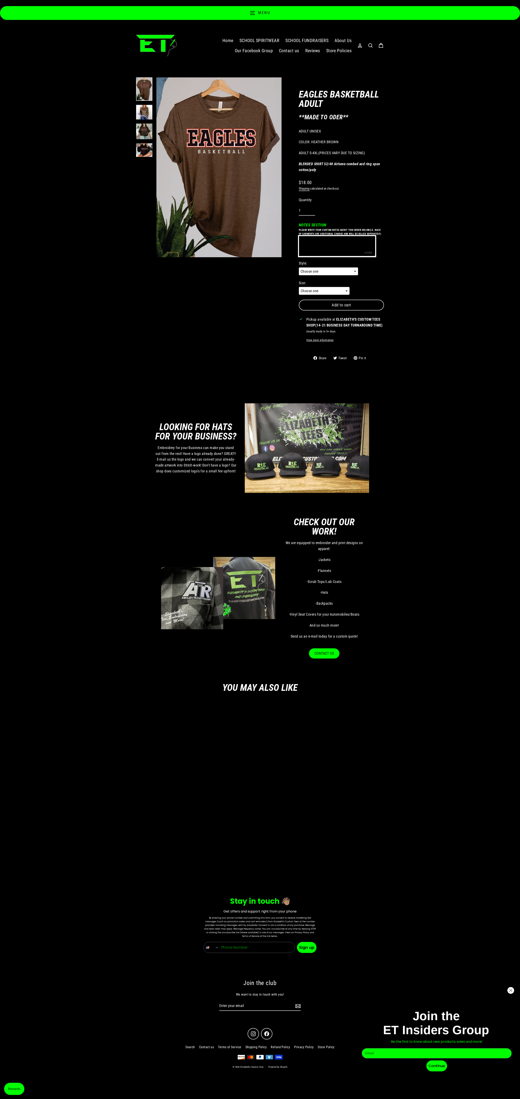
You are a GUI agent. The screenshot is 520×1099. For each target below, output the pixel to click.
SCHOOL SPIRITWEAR (259, 40)
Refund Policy (280, 1047)
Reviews (312, 50)
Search (190, 1047)
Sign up (306, 947)
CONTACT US (324, 653)
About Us (343, 40)
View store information (320, 340)
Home (227, 40)
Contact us (289, 50)
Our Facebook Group (254, 50)
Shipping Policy (256, 1047)
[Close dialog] (510, 990)
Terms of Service (229, 1047)
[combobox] (211, 947)
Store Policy (326, 1047)
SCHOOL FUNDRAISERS (306, 40)
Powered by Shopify (277, 1067)
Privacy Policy (304, 1047)
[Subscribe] (297, 1006)
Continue (436, 1065)
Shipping (304, 188)
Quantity (305, 200)
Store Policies (339, 50)
